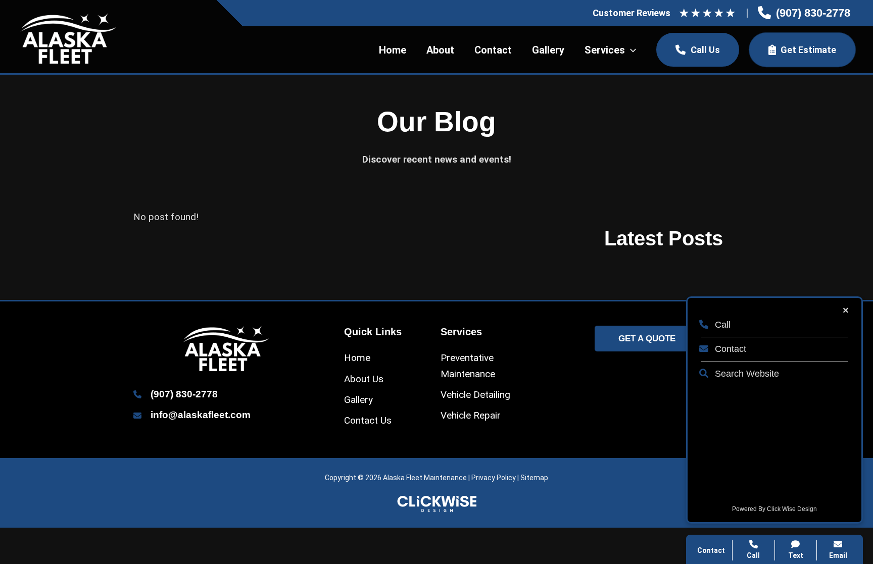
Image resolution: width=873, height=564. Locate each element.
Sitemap (534, 478)
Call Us (705, 49)
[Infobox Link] (804, 13)
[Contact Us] (368, 420)
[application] (630, 50)
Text (795, 555)
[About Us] (363, 379)
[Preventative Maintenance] (485, 366)
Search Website (745, 374)
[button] (647, 338)
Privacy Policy (493, 478)
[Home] (357, 358)
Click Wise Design (792, 508)
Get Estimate (808, 49)
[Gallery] (358, 399)
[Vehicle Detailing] (475, 394)
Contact (729, 349)
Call (721, 325)
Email (838, 555)
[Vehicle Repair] (471, 415)
